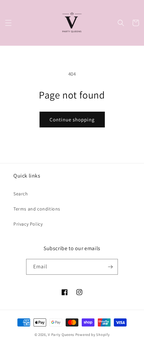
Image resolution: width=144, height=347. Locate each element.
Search (20, 194)
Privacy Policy (28, 224)
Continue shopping (72, 119)
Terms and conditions (36, 209)
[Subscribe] (110, 267)
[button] (8, 22)
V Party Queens (61, 334)
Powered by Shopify (92, 334)
